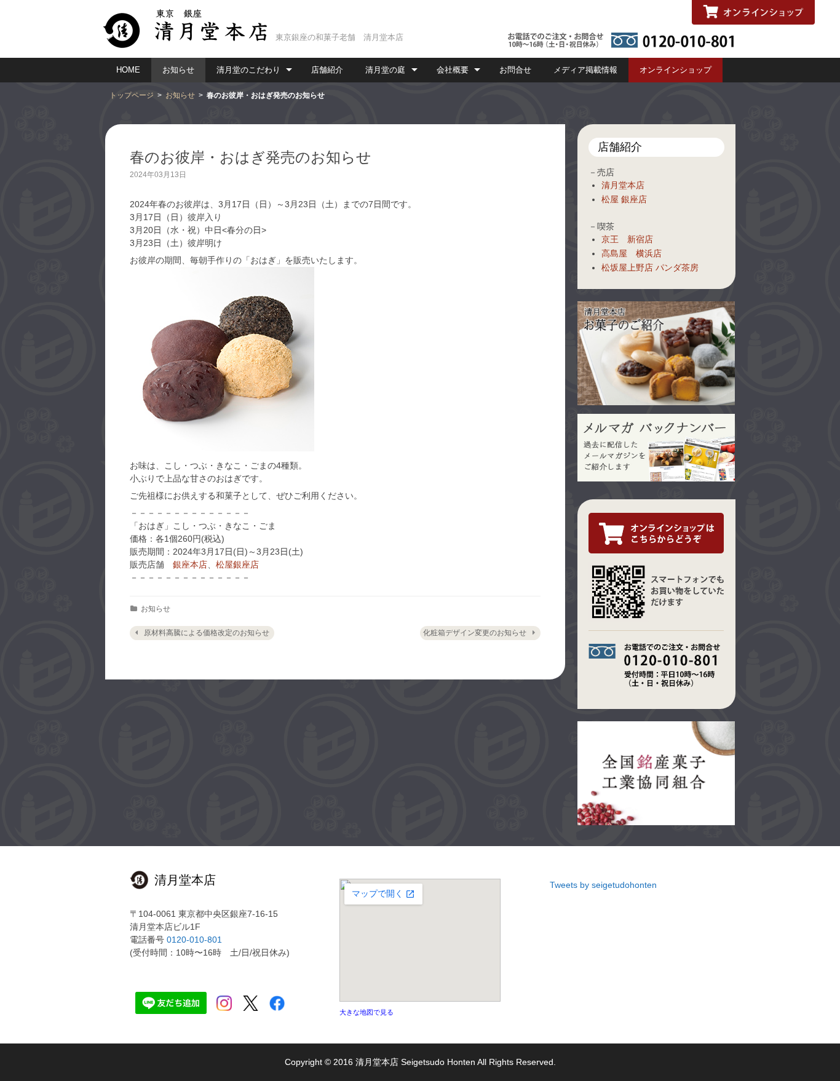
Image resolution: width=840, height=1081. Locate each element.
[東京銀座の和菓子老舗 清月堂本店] (189, 28)
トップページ (131, 95)
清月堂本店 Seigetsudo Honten (415, 1062)
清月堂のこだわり (248, 69)
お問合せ (515, 69)
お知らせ (178, 69)
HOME (128, 69)
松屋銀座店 (237, 564)
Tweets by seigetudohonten (603, 885)
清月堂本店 (622, 185)
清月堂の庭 (385, 69)
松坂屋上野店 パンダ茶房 (650, 267)
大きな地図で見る (366, 1012)
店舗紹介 (327, 69)
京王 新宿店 (627, 239)
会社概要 (453, 69)
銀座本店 (190, 564)
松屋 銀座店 (624, 199)
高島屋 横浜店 (631, 253)
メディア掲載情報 (585, 69)
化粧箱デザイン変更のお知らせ (474, 632)
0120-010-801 (194, 939)
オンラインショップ (675, 69)
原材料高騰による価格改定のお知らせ (206, 632)
